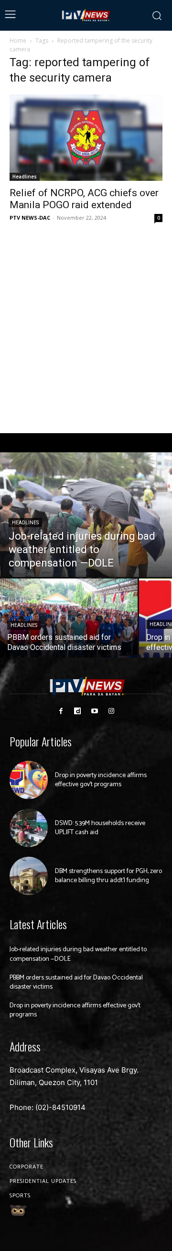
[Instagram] (111, 711)
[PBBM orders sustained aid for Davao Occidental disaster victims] (69, 618)
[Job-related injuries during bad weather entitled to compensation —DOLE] (86, 514)
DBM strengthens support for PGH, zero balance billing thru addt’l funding (108, 876)
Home (18, 40)
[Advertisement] (86, 328)
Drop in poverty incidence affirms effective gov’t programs (101, 780)
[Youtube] (94, 711)
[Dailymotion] (78, 711)
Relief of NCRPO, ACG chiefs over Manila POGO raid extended (84, 199)
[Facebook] (61, 711)
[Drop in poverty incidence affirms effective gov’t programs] (29, 780)
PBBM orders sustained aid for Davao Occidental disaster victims (76, 982)
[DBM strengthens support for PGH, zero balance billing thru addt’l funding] (29, 876)
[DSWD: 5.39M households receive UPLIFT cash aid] (29, 828)
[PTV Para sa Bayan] (86, 15)
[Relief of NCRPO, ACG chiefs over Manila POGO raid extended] (86, 137)
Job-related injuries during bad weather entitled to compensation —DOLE (78, 954)
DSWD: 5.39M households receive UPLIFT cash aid (100, 828)
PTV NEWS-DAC (30, 217)
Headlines (24, 176)
